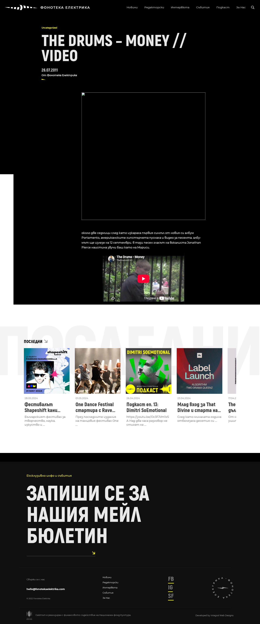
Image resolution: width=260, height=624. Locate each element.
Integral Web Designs (222, 615)
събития (203, 7)
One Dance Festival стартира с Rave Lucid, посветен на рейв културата (95, 407)
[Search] (253, 7)
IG (170, 587)
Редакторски (110, 582)
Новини (107, 577)
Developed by (203, 615)
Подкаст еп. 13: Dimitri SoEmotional (146, 407)
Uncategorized (49, 27)
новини (132, 7)
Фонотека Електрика (62, 75)
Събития (108, 592)
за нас (241, 7)
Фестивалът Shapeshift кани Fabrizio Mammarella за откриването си (46, 407)
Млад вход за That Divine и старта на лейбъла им (197, 407)
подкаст (223, 7)
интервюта (180, 7)
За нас (106, 598)
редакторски (154, 7)
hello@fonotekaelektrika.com (46, 589)
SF (171, 596)
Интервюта (110, 587)
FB (171, 579)
